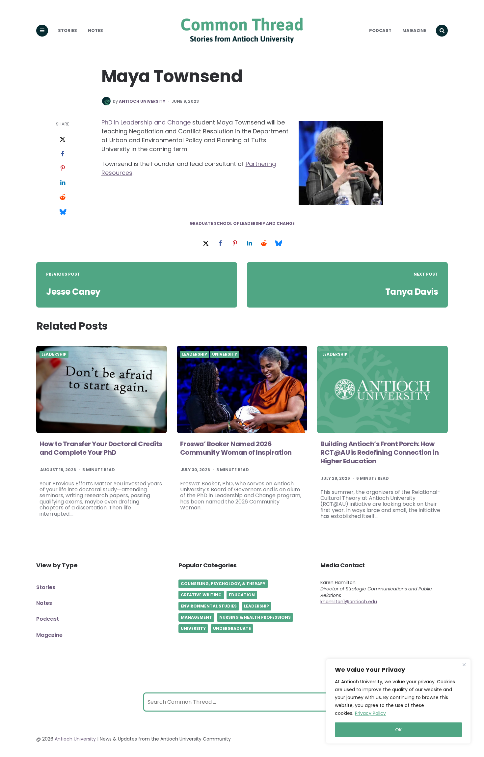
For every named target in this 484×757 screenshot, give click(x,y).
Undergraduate (232, 628)
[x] (62, 140)
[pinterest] (62, 169)
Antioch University (142, 101)
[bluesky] (62, 212)
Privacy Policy (370, 713)
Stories (67, 30)
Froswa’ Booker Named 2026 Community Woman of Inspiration (236, 448)
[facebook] (62, 154)
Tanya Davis (411, 292)
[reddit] (62, 197)
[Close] (464, 664)
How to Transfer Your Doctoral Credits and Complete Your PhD (101, 448)
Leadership (54, 354)
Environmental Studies (209, 606)
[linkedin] (62, 183)
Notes (95, 30)
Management (196, 617)
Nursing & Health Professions (255, 617)
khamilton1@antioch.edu (348, 601)
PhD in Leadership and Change (146, 122)
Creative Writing (201, 595)
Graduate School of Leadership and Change (242, 223)
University (224, 354)
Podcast (380, 30)
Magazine (414, 30)
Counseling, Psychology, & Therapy (223, 583)
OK (398, 729)
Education (242, 595)
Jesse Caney (73, 292)
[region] (398, 701)
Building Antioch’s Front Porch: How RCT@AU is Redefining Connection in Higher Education (379, 452)
